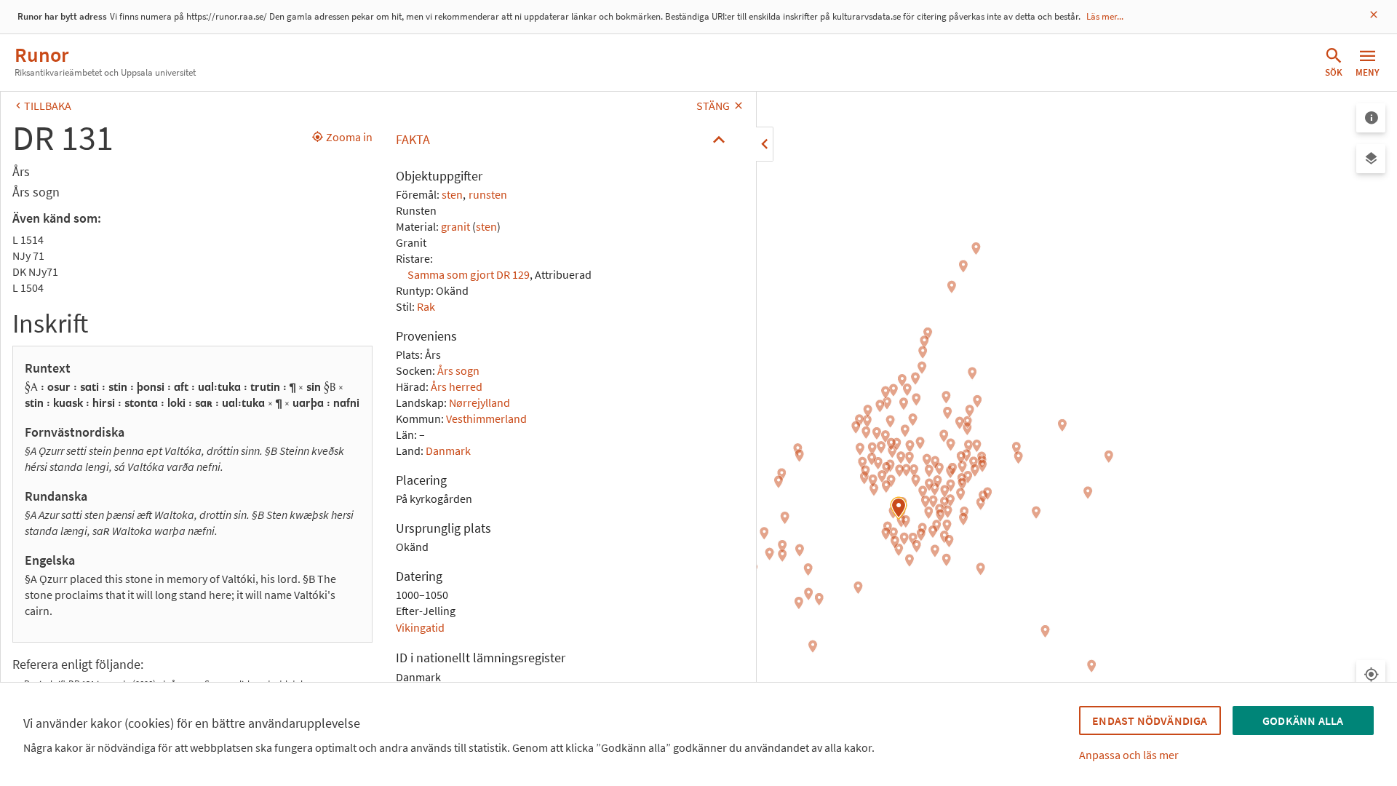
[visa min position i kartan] (1370, 674)
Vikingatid (420, 627)
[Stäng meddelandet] (1374, 15)
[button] (564, 140)
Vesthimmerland (486, 418)
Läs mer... (1104, 16)
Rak (426, 306)
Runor (41, 54)
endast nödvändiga (1149, 720)
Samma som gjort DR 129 (468, 274)
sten (452, 194)
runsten (488, 194)
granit (455, 226)
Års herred (456, 386)
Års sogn (458, 370)
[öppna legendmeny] (1370, 117)
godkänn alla (1302, 720)
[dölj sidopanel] (764, 144)
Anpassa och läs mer (1129, 754)
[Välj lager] (1370, 158)
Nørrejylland (479, 402)
